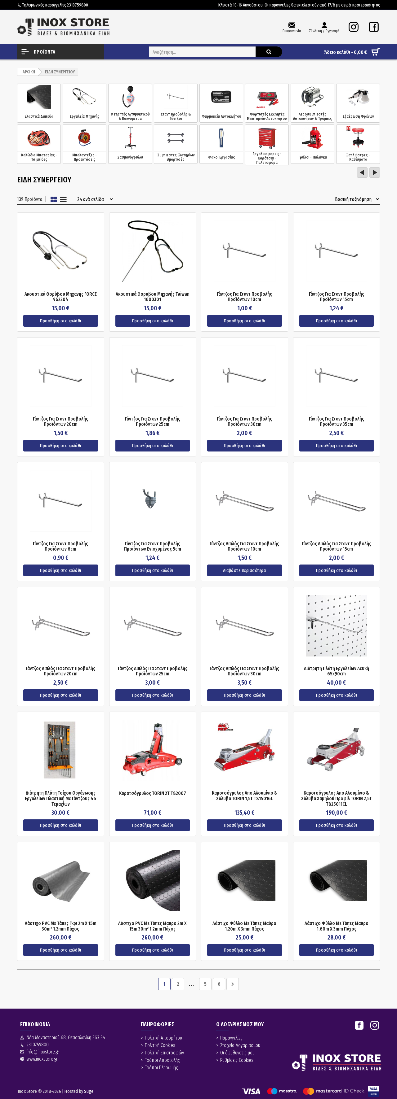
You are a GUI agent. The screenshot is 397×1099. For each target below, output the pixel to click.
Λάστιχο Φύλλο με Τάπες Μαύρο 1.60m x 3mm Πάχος (336, 926)
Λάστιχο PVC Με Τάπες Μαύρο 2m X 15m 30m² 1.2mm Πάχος (152, 926)
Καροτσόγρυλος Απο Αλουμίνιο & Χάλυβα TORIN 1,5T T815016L (244, 795)
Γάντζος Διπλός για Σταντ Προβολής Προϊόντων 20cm (60, 671)
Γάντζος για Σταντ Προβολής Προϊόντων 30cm (244, 421)
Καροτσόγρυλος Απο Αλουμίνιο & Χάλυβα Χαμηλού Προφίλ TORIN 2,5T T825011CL (336, 798)
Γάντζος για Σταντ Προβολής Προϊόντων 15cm (336, 296)
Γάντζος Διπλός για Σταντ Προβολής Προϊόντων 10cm (244, 546)
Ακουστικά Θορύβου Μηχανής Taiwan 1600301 (153, 296)
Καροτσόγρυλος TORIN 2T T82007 (152, 793)
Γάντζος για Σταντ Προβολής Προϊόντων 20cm (60, 421)
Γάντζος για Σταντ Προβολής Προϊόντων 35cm (336, 421)
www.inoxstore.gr (42, 1059)
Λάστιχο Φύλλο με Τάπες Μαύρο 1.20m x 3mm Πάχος (244, 926)
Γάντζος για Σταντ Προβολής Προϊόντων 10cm (244, 296)
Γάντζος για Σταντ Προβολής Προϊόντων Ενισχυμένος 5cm (152, 546)
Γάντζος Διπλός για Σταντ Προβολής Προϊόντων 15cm (336, 546)
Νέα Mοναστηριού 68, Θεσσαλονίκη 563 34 (66, 1037)
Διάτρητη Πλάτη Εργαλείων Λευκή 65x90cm (336, 671)
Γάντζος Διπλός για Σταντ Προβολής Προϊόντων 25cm (152, 671)
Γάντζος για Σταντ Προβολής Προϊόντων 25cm (152, 421)
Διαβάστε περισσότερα (244, 570)
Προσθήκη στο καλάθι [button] (60, 321)
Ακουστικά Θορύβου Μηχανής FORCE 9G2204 (61, 296)
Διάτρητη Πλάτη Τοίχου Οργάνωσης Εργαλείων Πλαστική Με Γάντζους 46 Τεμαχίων (60, 798)
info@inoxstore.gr (43, 1052)
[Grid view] (54, 199)
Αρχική (29, 72)
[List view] (63, 199)
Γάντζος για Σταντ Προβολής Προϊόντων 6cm (60, 546)
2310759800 (77, 5)
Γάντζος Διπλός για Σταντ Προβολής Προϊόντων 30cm (244, 671)
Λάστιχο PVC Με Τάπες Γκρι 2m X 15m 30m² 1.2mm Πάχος (60, 926)
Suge (88, 1091)
